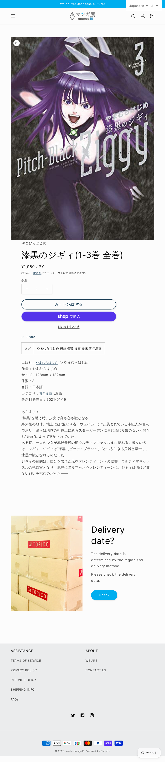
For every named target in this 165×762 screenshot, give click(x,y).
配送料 (37, 272)
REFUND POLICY (23, 680)
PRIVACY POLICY (24, 670)
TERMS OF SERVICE (26, 660)
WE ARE (91, 660)
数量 (24, 280)
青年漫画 (95, 348)
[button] (13, 16)
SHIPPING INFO (23, 689)
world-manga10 (75, 751)
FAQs (14, 699)
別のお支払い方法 (68, 326)
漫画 (78, 348)
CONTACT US (96, 670)
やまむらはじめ (48, 348)
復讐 (70, 348)
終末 (85, 348)
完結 (63, 348)
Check (104, 595)
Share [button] (30, 337)
